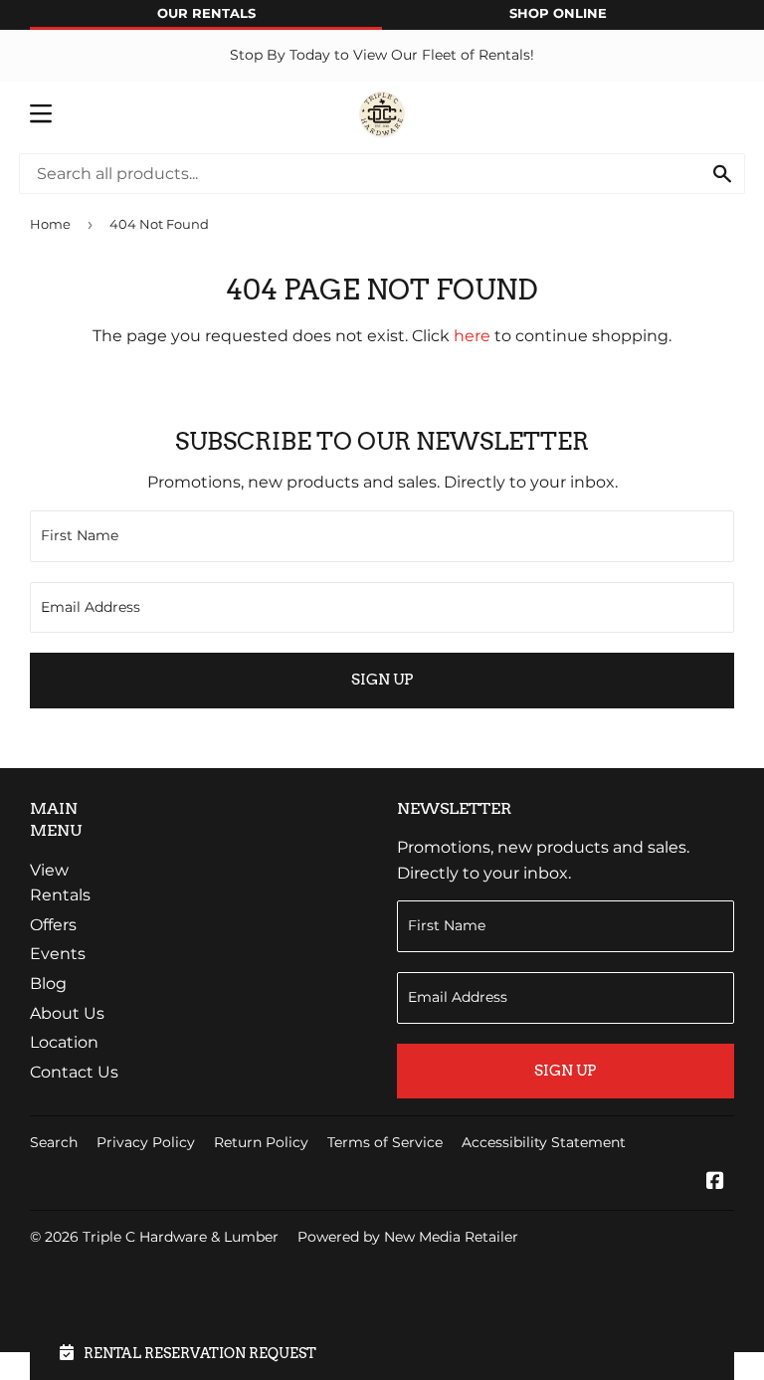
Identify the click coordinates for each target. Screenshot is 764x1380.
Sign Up (382, 680)
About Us (67, 1013)
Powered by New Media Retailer (407, 1237)
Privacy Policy (145, 1142)
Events (58, 953)
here (472, 335)
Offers (53, 924)
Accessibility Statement (544, 1142)
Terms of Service (385, 1142)
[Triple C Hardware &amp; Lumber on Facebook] (715, 1182)
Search (54, 1142)
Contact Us (74, 1072)
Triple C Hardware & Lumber (181, 1237)
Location (64, 1042)
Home (50, 224)
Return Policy (261, 1142)
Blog (48, 983)
